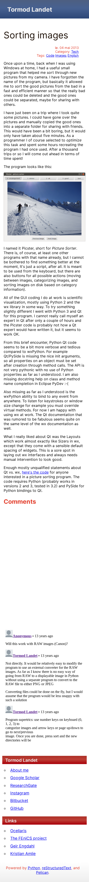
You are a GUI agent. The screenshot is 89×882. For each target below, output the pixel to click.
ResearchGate (23, 785)
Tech (75, 51)
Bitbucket (19, 800)
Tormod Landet (29, 9)
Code (50, 55)
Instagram (19, 793)
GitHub (17, 808)
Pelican (42, 872)
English (73, 55)
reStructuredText (56, 868)
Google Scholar (24, 777)
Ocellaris (18, 830)
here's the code (35, 472)
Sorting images (36, 35)
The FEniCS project (28, 838)
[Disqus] (44, 567)
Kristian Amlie (23, 853)
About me (19, 770)
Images (61, 55)
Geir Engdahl (22, 846)
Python (34, 868)
